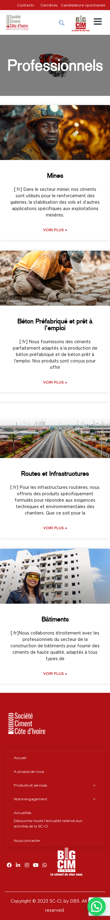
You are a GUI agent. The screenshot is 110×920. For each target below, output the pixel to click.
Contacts (25, 5)
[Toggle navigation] (98, 22)
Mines (55, 175)
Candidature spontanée (83, 5)
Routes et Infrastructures (55, 473)
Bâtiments (55, 619)
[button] (96, 906)
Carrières (49, 5)
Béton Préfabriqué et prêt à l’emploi (55, 324)
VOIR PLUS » (55, 230)
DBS (74, 901)
